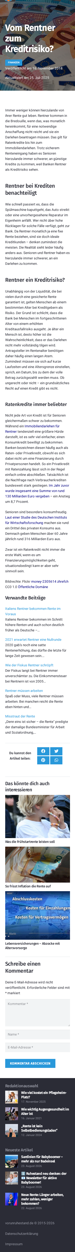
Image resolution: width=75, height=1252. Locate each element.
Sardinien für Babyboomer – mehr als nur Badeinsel (42, 1159)
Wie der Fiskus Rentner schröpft (29, 665)
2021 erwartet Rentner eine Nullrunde (33, 640)
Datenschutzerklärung (21, 1234)
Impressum (14, 1244)
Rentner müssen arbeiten (24, 691)
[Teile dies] (43, 751)
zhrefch (62, 581)
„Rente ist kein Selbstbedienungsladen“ (39, 1128)
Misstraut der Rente (20, 716)
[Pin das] (43, 760)
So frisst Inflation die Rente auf (28, 886)
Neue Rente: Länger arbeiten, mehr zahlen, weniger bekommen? (42, 1199)
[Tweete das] (56, 751)
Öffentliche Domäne (33, 587)
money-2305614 (43, 581)
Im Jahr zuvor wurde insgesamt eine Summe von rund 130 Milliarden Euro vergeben (37, 490)
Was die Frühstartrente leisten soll (30, 842)
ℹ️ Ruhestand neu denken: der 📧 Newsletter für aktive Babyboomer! (43, 1178)
